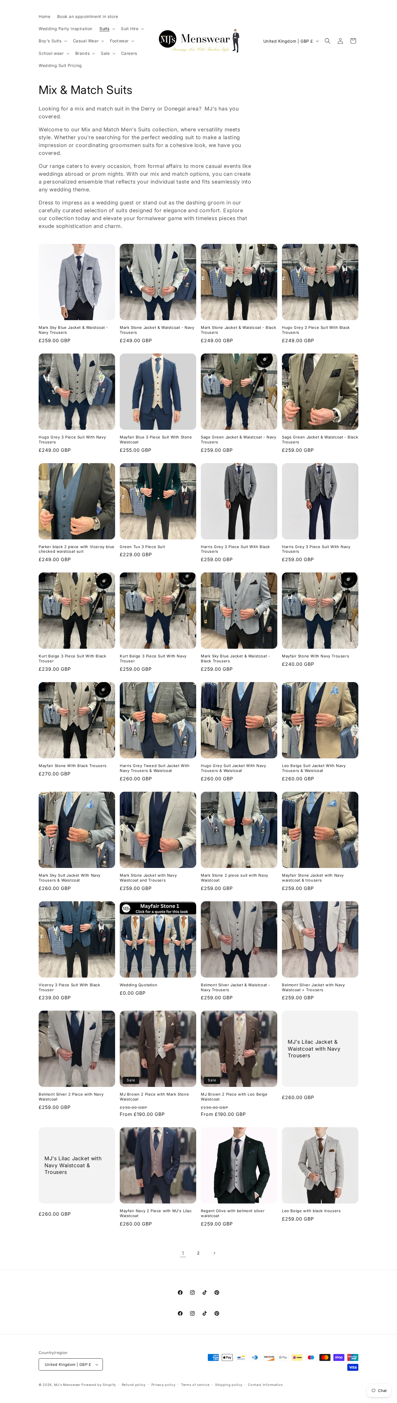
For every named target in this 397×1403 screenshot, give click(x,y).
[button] (106, 29)
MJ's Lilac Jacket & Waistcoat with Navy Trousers (314, 1049)
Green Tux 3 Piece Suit (142, 546)
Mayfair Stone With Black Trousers (73, 765)
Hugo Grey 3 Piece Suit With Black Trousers (316, 330)
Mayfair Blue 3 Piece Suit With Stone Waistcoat (156, 439)
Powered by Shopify (98, 1385)
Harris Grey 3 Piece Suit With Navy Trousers (316, 549)
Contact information (265, 1385)
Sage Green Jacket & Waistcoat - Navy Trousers (238, 439)
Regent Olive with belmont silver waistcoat (232, 1213)
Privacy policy (163, 1385)
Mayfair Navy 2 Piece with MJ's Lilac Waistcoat (156, 1213)
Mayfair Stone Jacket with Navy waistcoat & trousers (313, 877)
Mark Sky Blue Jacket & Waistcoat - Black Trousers (235, 658)
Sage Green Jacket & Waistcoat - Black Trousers (320, 439)
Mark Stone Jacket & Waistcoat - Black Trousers (238, 330)
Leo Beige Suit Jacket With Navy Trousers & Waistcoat (314, 768)
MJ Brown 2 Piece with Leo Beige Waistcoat (234, 1096)
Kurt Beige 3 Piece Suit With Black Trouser (72, 658)
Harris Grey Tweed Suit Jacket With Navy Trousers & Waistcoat (154, 768)
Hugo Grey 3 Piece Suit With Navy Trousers (72, 439)
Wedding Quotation (138, 985)
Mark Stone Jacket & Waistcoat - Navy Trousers (157, 330)
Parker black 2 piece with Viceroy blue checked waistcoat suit (77, 549)
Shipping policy (228, 1385)
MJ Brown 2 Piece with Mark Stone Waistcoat (154, 1096)
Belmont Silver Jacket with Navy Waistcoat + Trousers (313, 987)
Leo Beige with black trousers (311, 1210)
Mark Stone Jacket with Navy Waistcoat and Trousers (148, 877)
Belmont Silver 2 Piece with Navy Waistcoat (71, 1096)
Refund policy (134, 1385)
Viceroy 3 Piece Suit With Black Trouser (69, 987)
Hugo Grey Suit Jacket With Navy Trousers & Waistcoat (233, 768)
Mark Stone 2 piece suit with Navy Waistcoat (234, 877)
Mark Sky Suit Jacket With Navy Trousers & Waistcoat (70, 877)
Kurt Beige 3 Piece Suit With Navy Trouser (153, 658)
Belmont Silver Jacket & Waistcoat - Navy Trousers (235, 987)
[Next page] (214, 1253)
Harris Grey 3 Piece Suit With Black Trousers (235, 549)
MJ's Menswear (68, 1385)
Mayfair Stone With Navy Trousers (315, 656)
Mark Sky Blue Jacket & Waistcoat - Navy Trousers (73, 330)
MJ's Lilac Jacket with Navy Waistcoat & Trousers (72, 1165)
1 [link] (183, 1253)
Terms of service (195, 1385)
